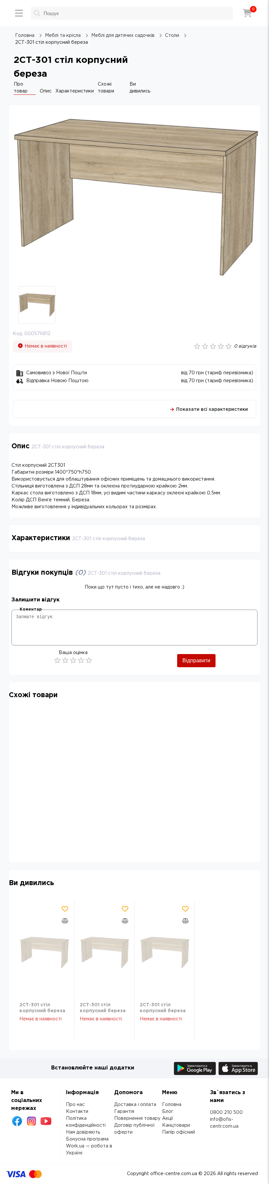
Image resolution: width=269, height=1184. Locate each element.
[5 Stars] (89, 660)
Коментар (31, 609)
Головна (171, 1105)
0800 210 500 (226, 1113)
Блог (167, 1112)
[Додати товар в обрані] (65, 909)
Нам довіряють (83, 1132)
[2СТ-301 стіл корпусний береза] (44, 952)
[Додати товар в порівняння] (65, 920)
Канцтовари (176, 1125)
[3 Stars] (73, 660)
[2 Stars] (65, 660)
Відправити (196, 660)
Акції (167, 1118)
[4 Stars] (81, 660)
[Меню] (19, 13)
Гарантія (124, 1112)
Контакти (77, 1112)
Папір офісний (178, 1132)
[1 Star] (57, 660)
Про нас (75, 1105)
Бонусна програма (87, 1139)
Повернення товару (137, 1118)
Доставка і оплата (135, 1105)
